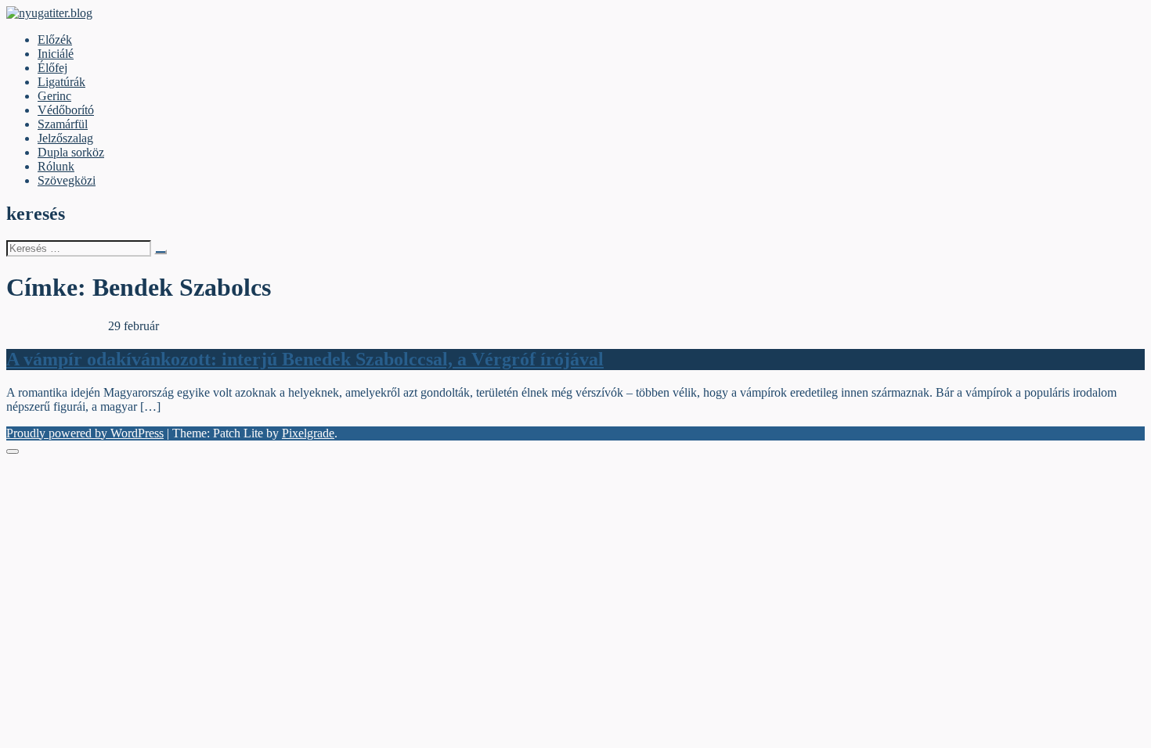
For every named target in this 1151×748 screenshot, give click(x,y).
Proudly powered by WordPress (85, 433)
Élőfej (52, 67)
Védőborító (66, 110)
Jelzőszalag (65, 138)
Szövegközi (67, 180)
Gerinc (54, 95)
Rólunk (56, 166)
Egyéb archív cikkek (57, 326)
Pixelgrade (308, 433)
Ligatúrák (61, 81)
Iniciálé (56, 53)
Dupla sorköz (71, 152)
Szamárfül (63, 124)
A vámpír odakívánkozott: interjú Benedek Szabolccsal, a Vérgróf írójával (305, 359)
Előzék (55, 39)
